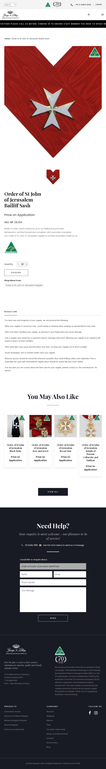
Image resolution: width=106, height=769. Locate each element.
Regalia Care (10, 311)
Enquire (16, 272)
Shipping (50, 716)
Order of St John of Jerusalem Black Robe (15, 447)
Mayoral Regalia (11, 725)
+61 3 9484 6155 (83, 4)
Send (53, 618)
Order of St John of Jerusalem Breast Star (65, 447)
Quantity (8, 264)
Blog (48, 747)
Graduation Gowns (12, 711)
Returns (50, 720)
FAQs (49, 725)
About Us (50, 711)
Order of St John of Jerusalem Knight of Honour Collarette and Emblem (90, 452)
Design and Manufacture (57, 734)
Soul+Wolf (75, 763)
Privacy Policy (52, 742)
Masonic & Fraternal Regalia (16, 716)
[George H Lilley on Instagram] (96, 713)
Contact (50, 738)
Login (99, 4)
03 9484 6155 (31, 545)
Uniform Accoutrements (14, 729)
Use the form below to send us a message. (63, 545)
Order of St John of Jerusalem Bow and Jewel (40, 447)
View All (53, 491)
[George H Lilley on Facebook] (90, 713)
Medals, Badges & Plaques (15, 720)
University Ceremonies (56, 729)
